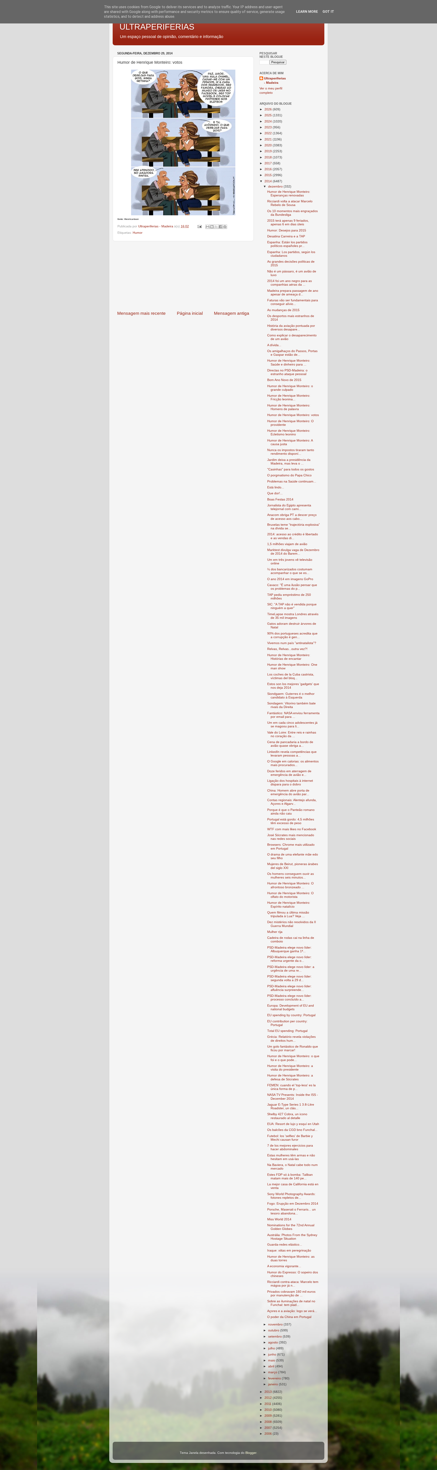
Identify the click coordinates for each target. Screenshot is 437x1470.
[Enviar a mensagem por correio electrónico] (199, 226)
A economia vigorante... (284, 1266)
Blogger (250, 1453)
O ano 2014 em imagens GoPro (290, 579)
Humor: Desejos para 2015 (286, 230)
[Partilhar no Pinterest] (225, 226)
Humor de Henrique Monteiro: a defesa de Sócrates (290, 1077)
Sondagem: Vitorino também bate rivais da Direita (291, 705)
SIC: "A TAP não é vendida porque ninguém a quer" (292, 606)
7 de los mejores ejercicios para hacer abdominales (290, 1147)
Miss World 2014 (279, 1219)
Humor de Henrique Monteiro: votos (293, 415)
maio (272, 1360)
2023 (268, 127)
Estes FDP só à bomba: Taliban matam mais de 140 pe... (290, 1176)
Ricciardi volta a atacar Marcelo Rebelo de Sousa (290, 203)
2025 (268, 115)
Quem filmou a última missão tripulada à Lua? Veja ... (288, 914)
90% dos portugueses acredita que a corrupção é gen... (292, 635)
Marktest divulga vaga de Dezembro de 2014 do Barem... (293, 551)
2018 (268, 157)
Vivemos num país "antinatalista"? (291, 643)
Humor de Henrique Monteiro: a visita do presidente (290, 1067)
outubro (274, 1330)
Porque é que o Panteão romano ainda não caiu (291, 811)
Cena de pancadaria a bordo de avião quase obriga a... (290, 743)
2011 (268, 1404)
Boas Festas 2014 (280, 499)
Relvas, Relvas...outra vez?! (287, 649)
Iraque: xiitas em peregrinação (289, 1250)
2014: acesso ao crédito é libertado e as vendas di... (292, 536)
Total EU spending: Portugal (287, 1031)
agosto (273, 1342)
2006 (268, 1433)
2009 (268, 1415)
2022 (268, 133)
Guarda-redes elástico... (284, 1244)
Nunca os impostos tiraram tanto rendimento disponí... (290, 451)
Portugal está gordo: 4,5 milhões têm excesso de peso (290, 821)
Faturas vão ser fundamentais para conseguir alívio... (292, 302)
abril (271, 1366)
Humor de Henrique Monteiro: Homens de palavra (288, 407)
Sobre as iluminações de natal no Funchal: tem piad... (291, 1303)
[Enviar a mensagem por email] (207, 226)
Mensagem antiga (231, 313)
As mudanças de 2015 (283, 310)
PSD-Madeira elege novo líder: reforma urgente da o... (289, 958)
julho (272, 1348)
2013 (268, 1392)
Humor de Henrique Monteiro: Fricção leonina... (288, 397)
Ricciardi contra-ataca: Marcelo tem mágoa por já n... (292, 1283)
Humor (137, 232)
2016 (268, 169)
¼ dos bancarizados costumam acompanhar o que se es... (289, 571)
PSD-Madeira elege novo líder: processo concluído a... (289, 997)
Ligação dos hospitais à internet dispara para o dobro (290, 782)
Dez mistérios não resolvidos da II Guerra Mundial (291, 923)
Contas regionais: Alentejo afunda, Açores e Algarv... (292, 801)
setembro (275, 1336)
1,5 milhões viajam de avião (287, 544)
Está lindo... (275, 487)
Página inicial (190, 313)
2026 (268, 109)
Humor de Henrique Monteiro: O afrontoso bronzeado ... (290, 885)
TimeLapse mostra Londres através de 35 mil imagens (292, 615)
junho (272, 1354)
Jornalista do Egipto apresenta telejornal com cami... (289, 507)
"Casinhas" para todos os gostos (290, 469)
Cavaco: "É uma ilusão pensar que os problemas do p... (292, 586)
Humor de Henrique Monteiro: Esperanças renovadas (288, 193)
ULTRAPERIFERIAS (156, 26)
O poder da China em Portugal (289, 1317)
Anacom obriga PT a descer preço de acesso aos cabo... (292, 516)
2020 (268, 145)
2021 (268, 139)
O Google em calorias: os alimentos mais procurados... (293, 763)
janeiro (273, 1384)
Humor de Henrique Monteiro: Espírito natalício (288, 904)
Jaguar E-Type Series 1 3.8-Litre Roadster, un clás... (290, 1106)
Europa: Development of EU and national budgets (290, 1007)
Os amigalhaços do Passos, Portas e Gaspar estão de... (292, 352)
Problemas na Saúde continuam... (291, 481)
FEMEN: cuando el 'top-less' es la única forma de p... (291, 1087)
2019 (268, 151)
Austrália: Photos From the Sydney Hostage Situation (292, 1236)
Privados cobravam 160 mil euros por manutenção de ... (291, 1293)
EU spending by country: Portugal (291, 1015)
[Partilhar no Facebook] (220, 226)
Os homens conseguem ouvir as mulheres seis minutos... (290, 875)
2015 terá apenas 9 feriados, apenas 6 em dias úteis (288, 222)
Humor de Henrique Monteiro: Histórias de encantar (288, 656)
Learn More (307, 12)
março (273, 1372)
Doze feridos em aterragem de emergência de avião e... (289, 773)
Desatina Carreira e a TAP (286, 236)
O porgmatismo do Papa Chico (289, 475)
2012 (268, 1397)
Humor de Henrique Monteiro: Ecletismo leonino (288, 432)
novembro (276, 1324)
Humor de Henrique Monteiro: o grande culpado (290, 387)
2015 (268, 175)
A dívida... (274, 345)
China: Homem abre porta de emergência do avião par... (288, 792)
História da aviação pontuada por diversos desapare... (291, 327)
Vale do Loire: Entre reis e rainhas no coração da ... (291, 734)
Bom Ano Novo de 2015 (284, 380)
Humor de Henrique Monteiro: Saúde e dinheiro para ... (288, 362)
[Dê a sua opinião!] (212, 226)
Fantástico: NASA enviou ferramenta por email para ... (293, 714)
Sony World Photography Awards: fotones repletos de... (291, 1195)
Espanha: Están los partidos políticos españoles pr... (287, 244)
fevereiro (275, 1378)
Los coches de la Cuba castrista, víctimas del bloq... (290, 676)
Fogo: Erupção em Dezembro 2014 (292, 1203)
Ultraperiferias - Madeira (275, 80)
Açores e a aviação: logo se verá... (292, 1311)
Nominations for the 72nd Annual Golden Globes (290, 1227)
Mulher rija (274, 932)
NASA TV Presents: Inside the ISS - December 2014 (292, 1096)
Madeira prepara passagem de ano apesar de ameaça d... (292, 292)
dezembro (276, 186)
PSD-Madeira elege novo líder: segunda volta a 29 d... (289, 978)
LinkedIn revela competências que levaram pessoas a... (292, 753)
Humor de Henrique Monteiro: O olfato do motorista (290, 895)
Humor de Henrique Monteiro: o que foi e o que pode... (293, 1057)
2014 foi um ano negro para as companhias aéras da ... (289, 282)
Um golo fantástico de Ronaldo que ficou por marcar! (292, 1048)
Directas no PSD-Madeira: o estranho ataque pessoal (287, 372)
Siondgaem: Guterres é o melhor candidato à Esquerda (291, 695)
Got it (328, 12)
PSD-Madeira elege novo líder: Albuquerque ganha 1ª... (289, 949)
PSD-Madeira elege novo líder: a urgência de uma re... (290, 968)
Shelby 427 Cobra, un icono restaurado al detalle (287, 1116)
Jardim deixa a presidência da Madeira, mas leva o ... (288, 461)
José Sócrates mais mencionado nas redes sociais (290, 836)
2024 (268, 121)
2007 (268, 1427)
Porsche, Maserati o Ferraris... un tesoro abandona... (291, 1211)
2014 (268, 181)
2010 (268, 1410)
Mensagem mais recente (141, 313)
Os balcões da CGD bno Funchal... (292, 1130)
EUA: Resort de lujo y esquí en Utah (293, 1124)
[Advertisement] (183, 275)
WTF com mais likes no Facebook (291, 829)
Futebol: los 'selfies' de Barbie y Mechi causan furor (290, 1137)
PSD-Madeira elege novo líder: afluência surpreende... (289, 988)
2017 (268, 163)
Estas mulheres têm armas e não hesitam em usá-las (291, 1157)
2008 (268, 1422)
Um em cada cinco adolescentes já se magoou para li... (292, 724)
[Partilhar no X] (216, 226)
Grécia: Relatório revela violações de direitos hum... (291, 1038)
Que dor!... (275, 493)
